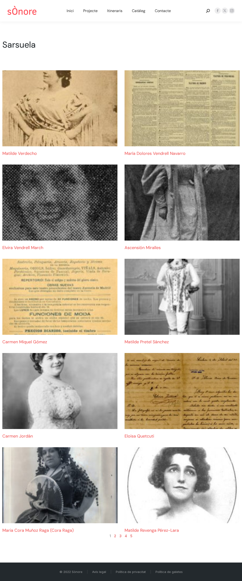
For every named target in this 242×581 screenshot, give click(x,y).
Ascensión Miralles (143, 247)
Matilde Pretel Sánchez (147, 342)
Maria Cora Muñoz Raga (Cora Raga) (38, 530)
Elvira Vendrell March (22, 247)
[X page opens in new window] (225, 11)
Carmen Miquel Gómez (24, 342)
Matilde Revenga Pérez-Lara (152, 530)
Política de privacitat (131, 572)
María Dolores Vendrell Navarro (155, 153)
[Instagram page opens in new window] (232, 11)
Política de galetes (169, 572)
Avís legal (99, 572)
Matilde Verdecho (19, 153)
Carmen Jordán (17, 436)
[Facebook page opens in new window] (218, 11)
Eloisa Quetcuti (139, 436)
